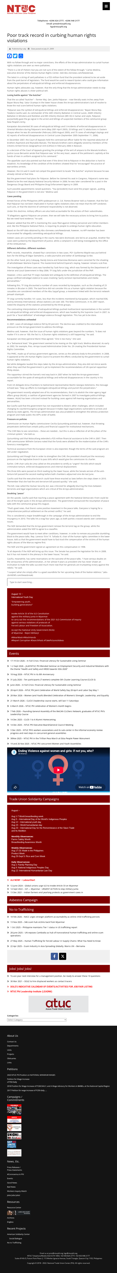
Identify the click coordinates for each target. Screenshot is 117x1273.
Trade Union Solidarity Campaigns (34, 799)
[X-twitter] (62, 956)
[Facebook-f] (54, 956)
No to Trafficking (21, 909)
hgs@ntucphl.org (58, 26)
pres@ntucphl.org (62, 23)
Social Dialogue (15, 1238)
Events (14, 653)
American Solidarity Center (18, 1234)
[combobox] (58, 582)
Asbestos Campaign (23, 900)
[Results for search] (58, 587)
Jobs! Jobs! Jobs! (20, 968)
